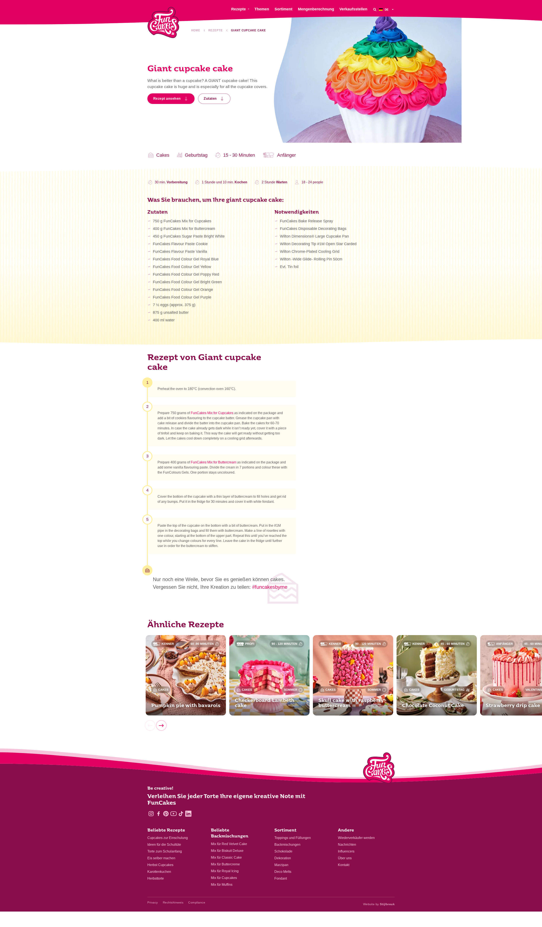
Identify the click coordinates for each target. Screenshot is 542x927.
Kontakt (343, 865)
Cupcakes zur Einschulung (167, 838)
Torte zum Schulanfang (164, 851)
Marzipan (281, 865)
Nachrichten (347, 844)
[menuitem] (387, 9)
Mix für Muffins (221, 884)
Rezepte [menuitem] (238, 9)
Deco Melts (282, 871)
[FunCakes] (163, 22)
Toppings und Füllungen (292, 838)
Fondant (280, 878)
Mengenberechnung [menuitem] (316, 9)
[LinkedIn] (188, 813)
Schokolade (283, 851)
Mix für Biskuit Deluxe (227, 850)
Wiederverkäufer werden (356, 838)
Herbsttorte (155, 878)
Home (195, 30)
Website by (379, 904)
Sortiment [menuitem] (283, 9)
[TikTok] (181, 813)
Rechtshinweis (173, 902)
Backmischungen (287, 844)
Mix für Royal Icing (225, 871)
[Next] (161, 726)
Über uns (345, 858)
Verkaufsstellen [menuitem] (353, 9)
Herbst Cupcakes (160, 865)
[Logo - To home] (379, 768)
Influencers (346, 851)
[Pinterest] (166, 813)
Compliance (196, 902)
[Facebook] (158, 813)
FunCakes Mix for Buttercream (213, 462)
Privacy (152, 902)
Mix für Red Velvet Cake (229, 844)
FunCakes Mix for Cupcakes (212, 413)
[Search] (375, 9)
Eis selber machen (161, 858)
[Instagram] (151, 813)
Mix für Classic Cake (226, 857)
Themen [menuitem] (261, 9)
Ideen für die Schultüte (164, 844)
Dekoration (282, 858)
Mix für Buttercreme (225, 864)
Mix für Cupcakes (224, 878)
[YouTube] (173, 813)
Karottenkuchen (159, 871)
